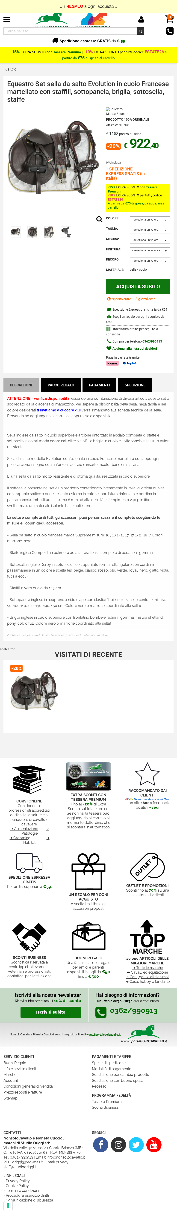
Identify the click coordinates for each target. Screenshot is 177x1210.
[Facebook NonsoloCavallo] (101, 1144)
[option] (15, 232)
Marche (9, 1074)
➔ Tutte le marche (147, 968)
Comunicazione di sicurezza (29, 1200)
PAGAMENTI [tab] (99, 385)
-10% (88, 52)
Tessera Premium (107, 1101)
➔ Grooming (19, 838)
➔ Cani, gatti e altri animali (147, 977)
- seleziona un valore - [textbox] (146, 219)
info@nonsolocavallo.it (66, 1157)
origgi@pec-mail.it (27, 1162)
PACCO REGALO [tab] (61, 385)
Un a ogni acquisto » (88, 6)
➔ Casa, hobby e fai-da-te (148, 981)
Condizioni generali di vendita (28, 1086)
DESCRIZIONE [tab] (21, 385)
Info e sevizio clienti (19, 1069)
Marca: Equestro (118, 114)
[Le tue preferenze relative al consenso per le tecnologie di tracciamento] (8, 1205)
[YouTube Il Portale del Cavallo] (154, 1144)
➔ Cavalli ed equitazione (147, 972)
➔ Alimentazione (24, 829)
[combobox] (150, 219)
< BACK (10, 69)
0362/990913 (152, 341)
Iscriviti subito (50, 1012)
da (92, 41)
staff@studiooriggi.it (19, 1167)
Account (10, 1080)
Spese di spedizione (109, 1063)
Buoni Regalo (14, 1063)
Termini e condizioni (22, 1190)
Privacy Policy (18, 1181)
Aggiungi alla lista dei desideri (134, 349)
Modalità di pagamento (111, 1069)
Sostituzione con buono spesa (117, 1080)
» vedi (153, 807)
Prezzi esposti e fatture (22, 1092)
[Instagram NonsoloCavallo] (118, 1144)
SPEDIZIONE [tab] (135, 385)
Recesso (99, 1086)
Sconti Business (105, 1107)
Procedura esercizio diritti (27, 1195)
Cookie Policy (17, 1186)
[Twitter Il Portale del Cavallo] (136, 1144)
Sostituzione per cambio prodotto (120, 1074)
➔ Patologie (35, 831)
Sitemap (10, 1098)
